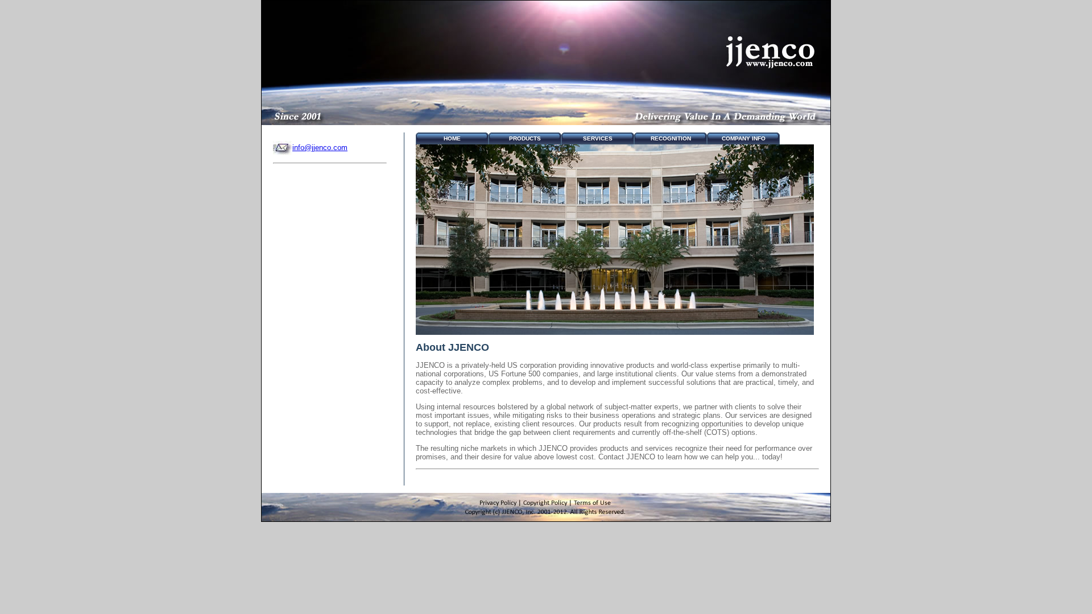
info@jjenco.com (320, 147)
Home (452, 138)
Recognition (671, 138)
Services (598, 138)
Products (525, 138)
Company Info (744, 138)
